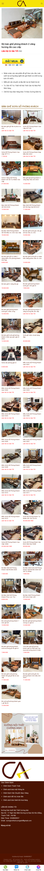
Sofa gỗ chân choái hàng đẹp (31, 336)
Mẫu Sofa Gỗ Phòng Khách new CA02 (11, 389)
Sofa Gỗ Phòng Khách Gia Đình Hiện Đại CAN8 (32, 543)
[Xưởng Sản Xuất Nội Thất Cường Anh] (22, 3)
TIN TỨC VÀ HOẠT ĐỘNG (33, 861)
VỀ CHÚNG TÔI (18, 859)
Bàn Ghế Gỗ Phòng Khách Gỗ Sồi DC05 (10, 206)
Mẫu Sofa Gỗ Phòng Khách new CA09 (32, 466)
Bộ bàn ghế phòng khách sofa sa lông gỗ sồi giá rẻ (10, 647)
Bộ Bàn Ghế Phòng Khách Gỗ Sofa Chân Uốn (31, 596)
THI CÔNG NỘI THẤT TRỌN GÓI (13, 861)
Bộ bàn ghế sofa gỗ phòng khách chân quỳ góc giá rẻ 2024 (10, 336)
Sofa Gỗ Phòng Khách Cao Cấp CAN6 (11, 543)
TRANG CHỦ (7, 859)
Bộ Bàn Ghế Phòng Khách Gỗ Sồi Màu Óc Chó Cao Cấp (11, 231)
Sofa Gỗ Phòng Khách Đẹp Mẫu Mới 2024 (32, 153)
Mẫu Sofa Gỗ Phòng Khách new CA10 (11, 491)
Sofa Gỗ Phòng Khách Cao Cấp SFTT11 (11, 153)
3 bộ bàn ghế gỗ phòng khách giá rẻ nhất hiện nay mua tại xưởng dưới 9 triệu (32, 648)
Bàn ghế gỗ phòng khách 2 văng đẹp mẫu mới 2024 (32, 178)
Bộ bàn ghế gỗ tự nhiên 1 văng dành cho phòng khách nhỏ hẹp (11, 258)
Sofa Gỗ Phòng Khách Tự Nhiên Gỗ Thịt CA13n (31, 517)
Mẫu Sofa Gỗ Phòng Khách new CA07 (32, 440)
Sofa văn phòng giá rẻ (9, 362)
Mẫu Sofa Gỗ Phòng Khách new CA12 (11, 517)
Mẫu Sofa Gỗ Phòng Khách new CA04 (11, 414)
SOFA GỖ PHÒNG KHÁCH (32, 859)
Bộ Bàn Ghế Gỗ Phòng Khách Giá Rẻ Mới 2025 (9, 568)
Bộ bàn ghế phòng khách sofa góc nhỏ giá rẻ (31, 284)
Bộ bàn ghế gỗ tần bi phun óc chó (11, 127)
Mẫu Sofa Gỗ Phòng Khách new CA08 (11, 466)
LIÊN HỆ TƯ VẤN (22, 862)
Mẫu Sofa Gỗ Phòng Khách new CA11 (32, 491)
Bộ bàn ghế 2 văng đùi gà (10, 284)
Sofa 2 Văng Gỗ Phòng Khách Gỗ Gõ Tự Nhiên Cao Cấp (11, 179)
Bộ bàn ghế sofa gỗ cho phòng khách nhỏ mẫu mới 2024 (31, 675)
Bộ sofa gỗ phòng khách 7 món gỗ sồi (10, 621)
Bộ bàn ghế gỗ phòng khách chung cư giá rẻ (32, 621)
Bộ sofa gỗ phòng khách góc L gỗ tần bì (11, 702)
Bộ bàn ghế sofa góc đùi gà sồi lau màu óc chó (32, 231)
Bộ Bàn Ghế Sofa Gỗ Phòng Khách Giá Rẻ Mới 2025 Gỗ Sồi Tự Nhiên (32, 569)
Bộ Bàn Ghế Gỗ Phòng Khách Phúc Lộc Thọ (9, 596)
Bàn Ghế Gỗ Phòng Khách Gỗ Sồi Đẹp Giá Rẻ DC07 (31, 206)
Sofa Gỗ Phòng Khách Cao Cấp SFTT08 (32, 127)
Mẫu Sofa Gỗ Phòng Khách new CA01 (32, 363)
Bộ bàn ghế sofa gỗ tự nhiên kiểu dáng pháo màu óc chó (32, 257)
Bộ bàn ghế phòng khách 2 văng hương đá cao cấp (32, 310)
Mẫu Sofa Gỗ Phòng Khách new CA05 (32, 414)
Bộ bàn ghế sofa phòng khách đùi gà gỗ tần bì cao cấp (10, 675)
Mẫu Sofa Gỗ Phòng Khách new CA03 (32, 389)
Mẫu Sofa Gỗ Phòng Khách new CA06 (11, 440)
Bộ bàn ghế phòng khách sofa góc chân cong (10, 310)
